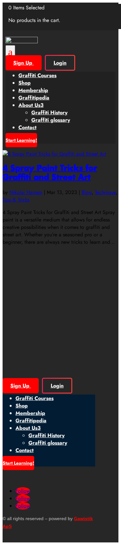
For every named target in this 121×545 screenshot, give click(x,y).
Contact (27, 127)
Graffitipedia (33, 97)
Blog (87, 192)
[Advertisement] (60, 306)
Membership (33, 90)
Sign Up (23, 63)
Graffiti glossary (50, 120)
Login (60, 63)
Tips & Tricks (16, 199)
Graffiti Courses (37, 75)
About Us (31, 105)
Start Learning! (21, 140)
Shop (24, 83)
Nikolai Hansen (25, 192)
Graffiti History (49, 112)
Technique (105, 192)
